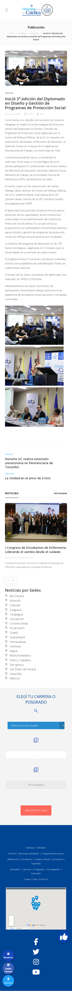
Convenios (57, 859)
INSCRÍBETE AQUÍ (36, 810)
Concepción (17, 619)
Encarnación (17, 628)
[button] (63, 937)
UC (6, 114)
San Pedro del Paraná (23, 669)
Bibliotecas (13, 859)
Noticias (30, 847)
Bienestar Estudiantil (28, 853)
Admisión (41, 847)
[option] (36, 536)
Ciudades (22, 33)
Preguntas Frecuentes (53, 853)
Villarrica (15, 678)
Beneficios (8, 957)
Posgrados (39, 869)
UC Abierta (26, 859)
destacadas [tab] (60, 493)
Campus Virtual (42, 859)
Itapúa (13, 651)
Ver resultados (36, 784)
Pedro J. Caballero (20, 660)
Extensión (36, 873)
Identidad (15, 869)
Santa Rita (16, 674)
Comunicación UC (12, 557)
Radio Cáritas (8, 970)
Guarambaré (17, 637)
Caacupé (15, 605)
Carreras (27, 869)
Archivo (12, 853)
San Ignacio (17, 665)
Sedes (27, 879)
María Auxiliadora (20, 655)
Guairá (14, 632)
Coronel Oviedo (19, 623)
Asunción (34, 33)
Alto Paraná (17, 596)
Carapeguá (16, 614)
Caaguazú (16, 610)
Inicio (12, 33)
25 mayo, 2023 (14, 114)
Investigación (53, 869)
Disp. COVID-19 (40, 879)
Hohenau (15, 646)
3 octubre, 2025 (27, 557)
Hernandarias (18, 642)
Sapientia (36, 863)
